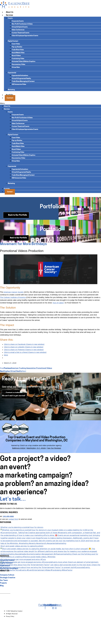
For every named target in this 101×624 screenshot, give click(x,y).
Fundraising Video (18, 58)
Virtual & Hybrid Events (20, 27)
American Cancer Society (13, 292)
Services (9, 15)
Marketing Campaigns (9, 568)
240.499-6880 (8, 516)
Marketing (11, 90)
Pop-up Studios (17, 47)
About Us (9, 12)
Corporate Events (18, 21)
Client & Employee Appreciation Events (25, 35)
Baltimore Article (18, 448)
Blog (2, 586)
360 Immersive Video (19, 84)
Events (10, 18)
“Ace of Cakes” (58, 303)
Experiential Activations (20, 75)
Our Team (4, 580)
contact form (13, 519)
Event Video (16, 44)
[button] (50, 103)
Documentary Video (18, 64)
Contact (10, 98)
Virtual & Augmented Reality (21, 78)
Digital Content (13, 41)
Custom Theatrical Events (20, 33)
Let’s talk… (13, 499)
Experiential (12, 73)
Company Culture (7, 575)
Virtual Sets (16, 67)
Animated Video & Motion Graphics (23, 61)
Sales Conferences (18, 30)
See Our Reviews (54, 448)
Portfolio (7, 189)
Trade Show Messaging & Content (23, 81)
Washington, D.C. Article (36, 448)
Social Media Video (18, 53)
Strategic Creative (7, 578)
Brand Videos (16, 55)
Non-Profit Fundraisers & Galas (22, 24)
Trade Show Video (18, 50)
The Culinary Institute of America (13, 297)
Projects (3, 583)
